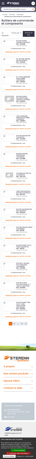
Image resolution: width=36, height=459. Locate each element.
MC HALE (12, 14)
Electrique (20, 14)
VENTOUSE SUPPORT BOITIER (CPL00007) (23, 192)
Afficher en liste (29, 34)
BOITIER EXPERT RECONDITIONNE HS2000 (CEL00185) (23, 98)
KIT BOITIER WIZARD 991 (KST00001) (23, 59)
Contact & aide (13, 388)
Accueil (4, 14)
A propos (9, 366)
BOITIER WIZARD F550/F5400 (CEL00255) (22, 155)
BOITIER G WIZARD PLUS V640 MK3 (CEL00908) (22, 264)
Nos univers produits (16, 373)
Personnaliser (9, 456)
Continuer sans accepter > (19, 453)
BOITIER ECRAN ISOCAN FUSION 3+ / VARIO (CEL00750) (23, 284)
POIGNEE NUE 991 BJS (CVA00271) (23, 174)
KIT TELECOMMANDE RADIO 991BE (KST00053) (23, 78)
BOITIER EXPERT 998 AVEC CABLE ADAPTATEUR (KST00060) (23, 304)
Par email (10, 417)
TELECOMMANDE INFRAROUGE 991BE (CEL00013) (23, 117)
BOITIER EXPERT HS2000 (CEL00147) (23, 41)
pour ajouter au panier (18, 52)
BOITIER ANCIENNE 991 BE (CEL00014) (24, 210)
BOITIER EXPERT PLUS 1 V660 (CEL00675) (24, 246)
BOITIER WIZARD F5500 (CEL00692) (24, 228)
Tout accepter (19, 450)
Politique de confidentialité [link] (25, 456)
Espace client (12, 380)
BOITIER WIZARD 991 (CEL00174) (23, 136)
